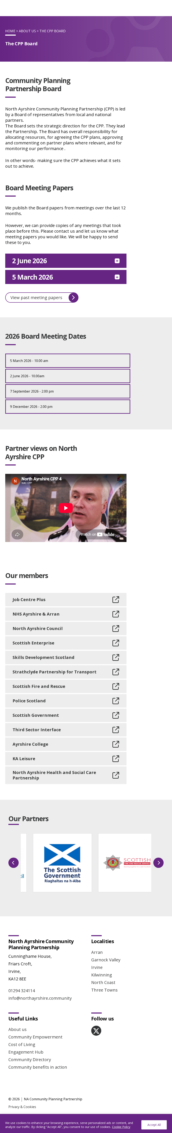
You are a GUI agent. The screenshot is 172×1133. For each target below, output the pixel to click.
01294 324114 (21, 990)
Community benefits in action (37, 1067)
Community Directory (29, 1059)
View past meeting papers (36, 297)
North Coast (103, 982)
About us (17, 1029)
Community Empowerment (35, 1037)
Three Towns (104, 990)
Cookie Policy (121, 1127)
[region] (86, 1123)
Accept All (154, 1125)
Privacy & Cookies (22, 1106)
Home (10, 31)
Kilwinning (101, 975)
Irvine (97, 967)
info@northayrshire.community (40, 998)
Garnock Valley (105, 960)
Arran (97, 952)
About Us (27, 31)
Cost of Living (21, 1044)
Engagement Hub (25, 1052)
